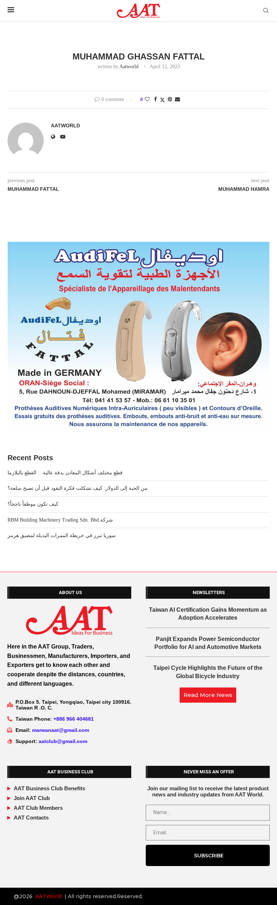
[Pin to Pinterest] (170, 99)
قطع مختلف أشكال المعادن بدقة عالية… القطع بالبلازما (65, 472)
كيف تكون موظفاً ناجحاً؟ (33, 504)
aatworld (128, 66)
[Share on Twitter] (162, 100)
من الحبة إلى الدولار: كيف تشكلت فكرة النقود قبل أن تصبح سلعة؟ (78, 488)
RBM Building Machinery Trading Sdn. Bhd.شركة (60, 520)
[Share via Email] (177, 99)
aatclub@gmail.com (63, 741)
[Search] (265, 11)
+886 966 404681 (73, 719)
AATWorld (48, 896)
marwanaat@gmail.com (60, 730)
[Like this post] (147, 99)
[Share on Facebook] (155, 99)
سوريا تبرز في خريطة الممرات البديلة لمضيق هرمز (62, 535)
